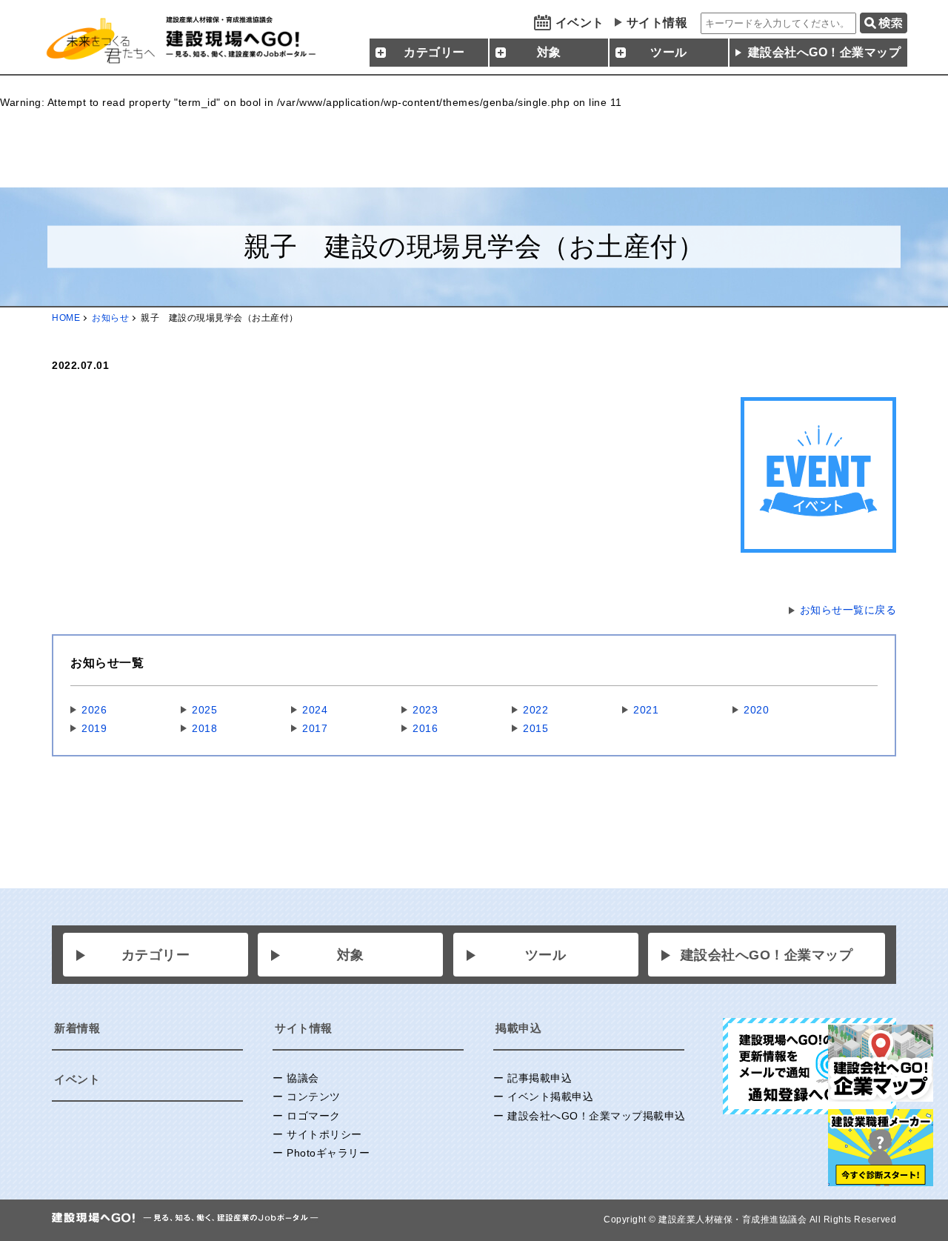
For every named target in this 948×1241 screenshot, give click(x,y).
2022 (535, 710)
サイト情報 (657, 22)
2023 (425, 710)
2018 (204, 728)
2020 (756, 710)
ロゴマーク (314, 1116)
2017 (314, 728)
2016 (425, 728)
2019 (94, 728)
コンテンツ (314, 1096)
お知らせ (110, 318)
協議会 (303, 1078)
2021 (645, 710)
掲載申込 (518, 1028)
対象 (350, 955)
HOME (66, 318)
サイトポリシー (324, 1134)
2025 (204, 710)
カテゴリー (155, 955)
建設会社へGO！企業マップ (824, 52)
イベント (579, 22)
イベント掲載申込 (550, 1096)
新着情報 (77, 1028)
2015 (535, 728)
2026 (94, 710)
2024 (314, 710)
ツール (546, 955)
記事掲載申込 (539, 1078)
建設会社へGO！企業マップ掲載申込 (596, 1116)
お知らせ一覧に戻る (848, 610)
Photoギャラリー (328, 1153)
